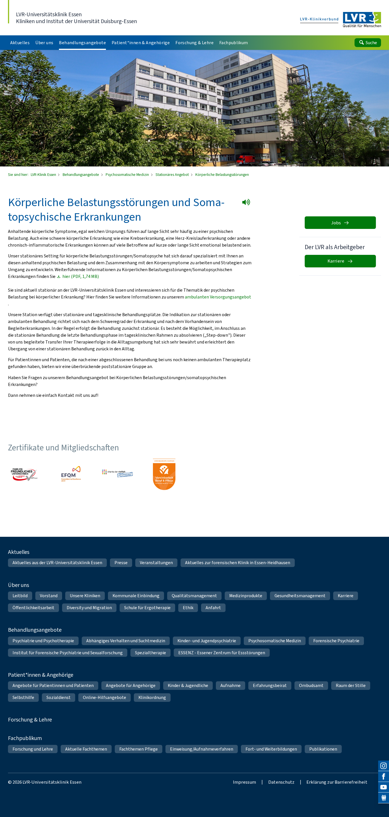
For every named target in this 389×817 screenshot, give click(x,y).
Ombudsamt (311, 685)
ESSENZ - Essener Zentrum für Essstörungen (221, 653)
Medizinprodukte (245, 596)
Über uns (18, 585)
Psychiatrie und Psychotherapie (43, 641)
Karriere (345, 596)
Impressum (244, 782)
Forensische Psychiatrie (336, 641)
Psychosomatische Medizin (128, 174)
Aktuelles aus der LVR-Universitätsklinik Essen (57, 563)
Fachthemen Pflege (138, 749)
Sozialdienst (58, 697)
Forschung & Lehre (30, 719)
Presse (121, 563)
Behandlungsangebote (81, 174)
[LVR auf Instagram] (383, 766)
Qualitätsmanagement (194, 596)
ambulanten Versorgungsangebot (218, 297)
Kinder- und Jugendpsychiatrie (206, 641)
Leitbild (20, 596)
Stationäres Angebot (172, 174)
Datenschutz (281, 782)
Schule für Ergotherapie (147, 608)
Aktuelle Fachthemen (86, 749)
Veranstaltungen (156, 563)
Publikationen (323, 749)
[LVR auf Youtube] (383, 787)
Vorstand (49, 596)
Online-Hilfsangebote (104, 697)
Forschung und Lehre (33, 749)
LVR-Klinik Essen (44, 174)
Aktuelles (18, 552)
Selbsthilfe (23, 697)
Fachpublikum (25, 738)
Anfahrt (213, 608)
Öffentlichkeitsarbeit (33, 608)
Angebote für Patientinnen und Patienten (53, 685)
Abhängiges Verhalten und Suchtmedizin (125, 641)
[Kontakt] (383, 797)
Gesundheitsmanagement (300, 596)
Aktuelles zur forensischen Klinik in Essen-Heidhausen (237, 563)
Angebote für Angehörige (130, 685)
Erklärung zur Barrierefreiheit (336, 782)
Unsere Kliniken (85, 596)
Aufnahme (230, 685)
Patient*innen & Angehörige (40, 674)
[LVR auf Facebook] (383, 776)
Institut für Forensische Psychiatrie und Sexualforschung (68, 653)
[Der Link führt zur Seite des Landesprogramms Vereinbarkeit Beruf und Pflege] (164, 474)
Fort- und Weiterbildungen (271, 749)
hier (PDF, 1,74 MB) (80, 276)
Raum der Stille (351, 685)
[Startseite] (340, 20)
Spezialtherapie (150, 653)
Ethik (188, 608)
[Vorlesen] (247, 203)
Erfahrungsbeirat (270, 685)
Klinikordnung (152, 697)
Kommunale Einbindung (135, 596)
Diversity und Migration (89, 608)
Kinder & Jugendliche (188, 685)
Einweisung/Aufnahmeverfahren (201, 749)
